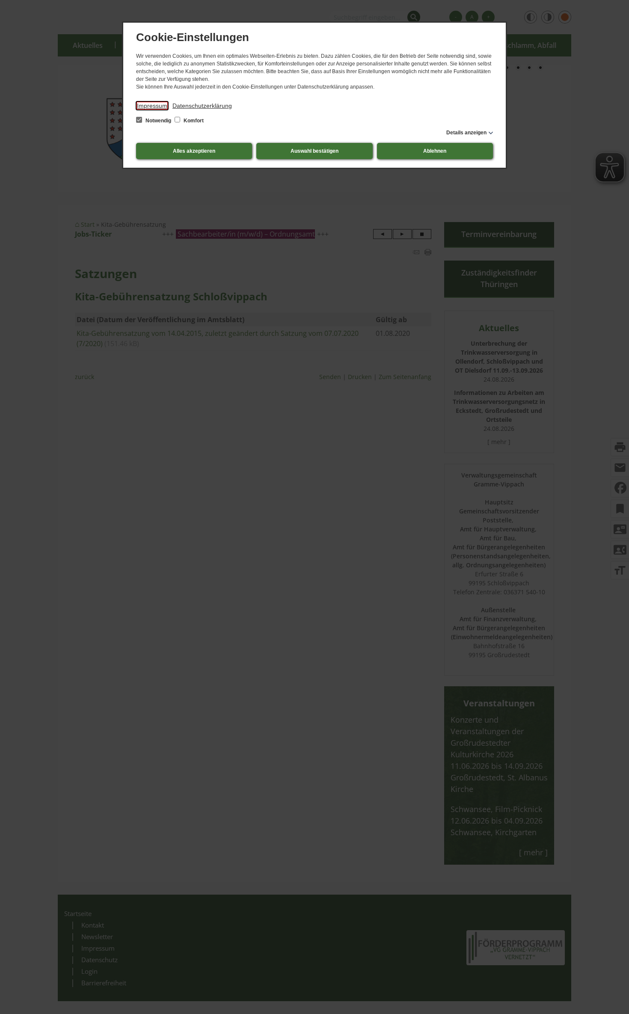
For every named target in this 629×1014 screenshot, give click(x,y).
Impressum (152, 105)
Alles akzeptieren (194, 151)
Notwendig (158, 121)
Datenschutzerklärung (202, 105)
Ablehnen (434, 151)
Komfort (193, 121)
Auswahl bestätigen (314, 151)
